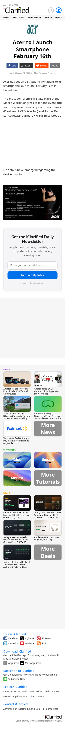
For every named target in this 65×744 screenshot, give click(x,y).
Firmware (8, 696)
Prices (39, 691)
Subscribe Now (16, 679)
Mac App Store (33, 663)
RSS (44, 643)
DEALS (58, 17)
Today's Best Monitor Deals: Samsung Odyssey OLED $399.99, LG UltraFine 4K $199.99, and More (48, 516)
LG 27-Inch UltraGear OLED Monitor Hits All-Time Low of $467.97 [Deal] (16, 515)
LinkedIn (13, 643)
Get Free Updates (32, 275)
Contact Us (52, 708)
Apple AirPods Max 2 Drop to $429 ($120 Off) (47, 538)
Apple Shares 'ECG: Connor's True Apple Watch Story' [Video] (47, 391)
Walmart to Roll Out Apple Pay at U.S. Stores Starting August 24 (16, 441)
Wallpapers (28, 691)
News (6, 691)
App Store (13, 663)
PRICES (48, 17)
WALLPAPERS (34, 17)
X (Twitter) (30, 638)
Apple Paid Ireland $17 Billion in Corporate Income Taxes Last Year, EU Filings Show (16, 417)
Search (40, 696)
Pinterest (47, 638)
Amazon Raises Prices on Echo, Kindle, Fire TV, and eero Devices (15, 391)
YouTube (29, 643)
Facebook (13, 638)
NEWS (6, 17)
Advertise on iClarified (15, 708)
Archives (31, 696)
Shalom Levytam (48, 73)
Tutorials (15, 691)
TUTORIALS (18, 17)
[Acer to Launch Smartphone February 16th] (32, 202)
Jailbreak (20, 696)
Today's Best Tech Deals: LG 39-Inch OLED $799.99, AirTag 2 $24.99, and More (16, 564)
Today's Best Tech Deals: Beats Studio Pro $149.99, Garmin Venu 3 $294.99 (15, 540)
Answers (56, 691)
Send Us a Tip (37, 708)
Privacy (57, 720)
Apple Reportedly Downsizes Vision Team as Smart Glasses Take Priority (47, 416)
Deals (47, 691)
